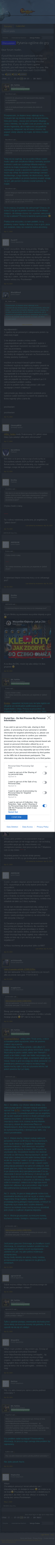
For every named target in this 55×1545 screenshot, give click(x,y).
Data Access (27, 827)
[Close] (49, 718)
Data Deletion (12, 827)
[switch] (45, 773)
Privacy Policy (42, 827)
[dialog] (27, 772)
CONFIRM (16, 817)
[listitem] (27, 767)
